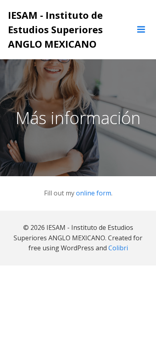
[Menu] (141, 29)
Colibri (118, 247)
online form (93, 193)
